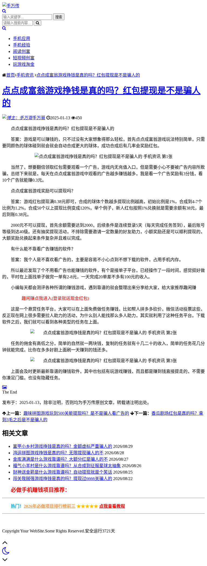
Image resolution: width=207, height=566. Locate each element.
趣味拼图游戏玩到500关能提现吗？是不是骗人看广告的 (76, 413)
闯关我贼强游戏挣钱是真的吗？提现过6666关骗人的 (62, 478)
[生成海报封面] (4, 387)
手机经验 (21, 45)
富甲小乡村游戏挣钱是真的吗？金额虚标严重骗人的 (62, 446)
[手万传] (10, 5)
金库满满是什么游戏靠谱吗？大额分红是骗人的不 (60, 459)
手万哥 (38, 118)
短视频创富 (23, 58)
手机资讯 (25, 75)
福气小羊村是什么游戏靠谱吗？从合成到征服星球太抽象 (67, 465)
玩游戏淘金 (23, 64)
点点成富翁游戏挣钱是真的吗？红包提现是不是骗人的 (88, 75)
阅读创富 (21, 51)
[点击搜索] (4, 11)
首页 (10, 75)
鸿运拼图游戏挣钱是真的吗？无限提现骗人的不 (58, 452)
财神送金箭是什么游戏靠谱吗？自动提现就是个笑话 (62, 472)
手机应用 (21, 38)
